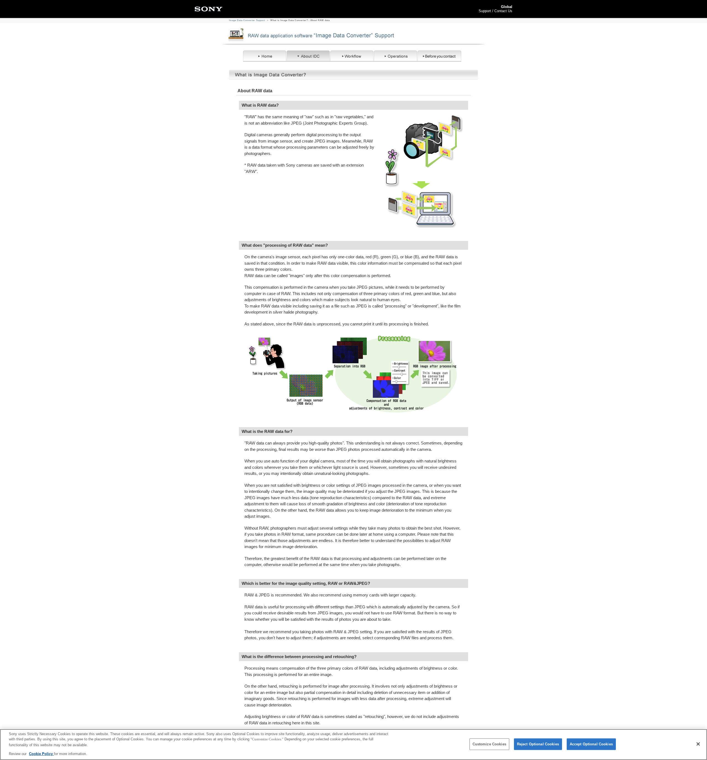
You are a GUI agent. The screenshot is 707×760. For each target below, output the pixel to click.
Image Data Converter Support (247, 20)
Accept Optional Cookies (591, 744)
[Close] (698, 744)
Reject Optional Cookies (538, 744)
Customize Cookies (489, 744)
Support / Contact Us (495, 11)
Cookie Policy (41, 753)
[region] (353, 744)
